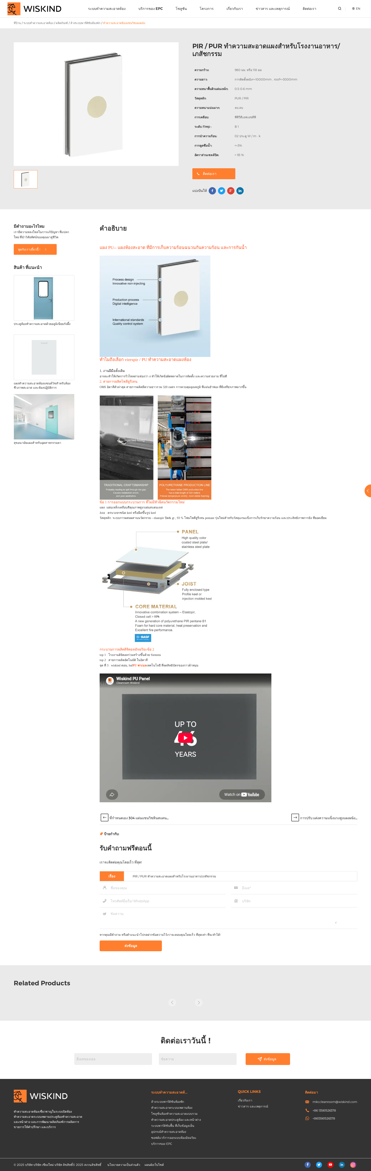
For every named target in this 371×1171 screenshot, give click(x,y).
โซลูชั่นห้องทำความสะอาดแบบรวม (174, 1113)
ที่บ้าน (17, 23)
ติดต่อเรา (309, 9)
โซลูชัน (181, 9)
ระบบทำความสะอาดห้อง (107, 9)
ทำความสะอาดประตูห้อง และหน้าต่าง (176, 1119)
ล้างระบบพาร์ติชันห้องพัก (85, 23)
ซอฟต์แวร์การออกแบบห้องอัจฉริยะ (173, 1137)
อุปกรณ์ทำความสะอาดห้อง (168, 1131)
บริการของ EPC (150, 9)
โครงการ (207, 9)
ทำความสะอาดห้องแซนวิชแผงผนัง (124, 23)
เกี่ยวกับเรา (235, 9)
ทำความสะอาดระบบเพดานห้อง (171, 1107)
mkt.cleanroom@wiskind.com (335, 1102)
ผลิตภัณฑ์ (62, 23)
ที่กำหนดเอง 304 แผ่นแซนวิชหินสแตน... (139, 818)
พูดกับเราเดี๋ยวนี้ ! (29, 249)
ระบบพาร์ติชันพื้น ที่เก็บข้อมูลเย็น (172, 1125)
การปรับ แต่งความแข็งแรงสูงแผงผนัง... (328, 818)
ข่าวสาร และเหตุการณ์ (273, 9)
